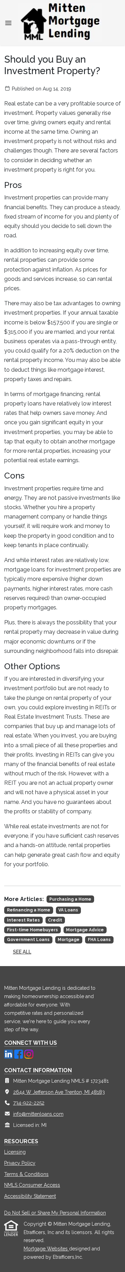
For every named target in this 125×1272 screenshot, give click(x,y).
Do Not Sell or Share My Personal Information (55, 1213)
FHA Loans (99, 939)
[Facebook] (19, 1053)
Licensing (15, 1152)
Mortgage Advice (85, 929)
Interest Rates (23, 920)
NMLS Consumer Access (32, 1185)
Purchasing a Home (70, 899)
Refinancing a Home (28, 910)
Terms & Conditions (26, 1174)
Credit (55, 920)
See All (22, 952)
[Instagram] (28, 1053)
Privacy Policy (19, 1163)
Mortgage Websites (46, 1248)
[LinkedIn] (9, 1053)
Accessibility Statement (30, 1196)
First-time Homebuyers (32, 929)
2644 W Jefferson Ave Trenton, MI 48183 (59, 1092)
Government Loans (28, 939)
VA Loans (68, 910)
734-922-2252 (28, 1103)
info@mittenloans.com (38, 1114)
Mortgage (69, 939)
